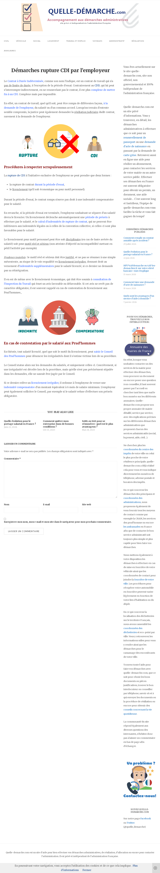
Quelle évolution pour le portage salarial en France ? (137, 253)
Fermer (86, 870)
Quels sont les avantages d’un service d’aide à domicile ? (138, 297)
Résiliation (138, 41)
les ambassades (131, 526)
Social (37, 41)
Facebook (145, 818)
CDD (97, 85)
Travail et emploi (76, 41)
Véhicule (21, 41)
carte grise (129, 155)
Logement (53, 41)
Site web (86, 504)
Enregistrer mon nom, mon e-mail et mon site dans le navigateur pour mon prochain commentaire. (58, 522)
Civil (6, 41)
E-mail (46, 504)
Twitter (131, 822)
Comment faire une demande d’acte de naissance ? (138, 283)
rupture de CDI (16, 175)
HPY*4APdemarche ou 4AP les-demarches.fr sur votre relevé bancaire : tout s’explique (139, 268)
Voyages (97, 41)
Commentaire (12, 458)
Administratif (117, 41)
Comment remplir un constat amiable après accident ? (138, 239)
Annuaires (10, 50)
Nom (6, 504)
